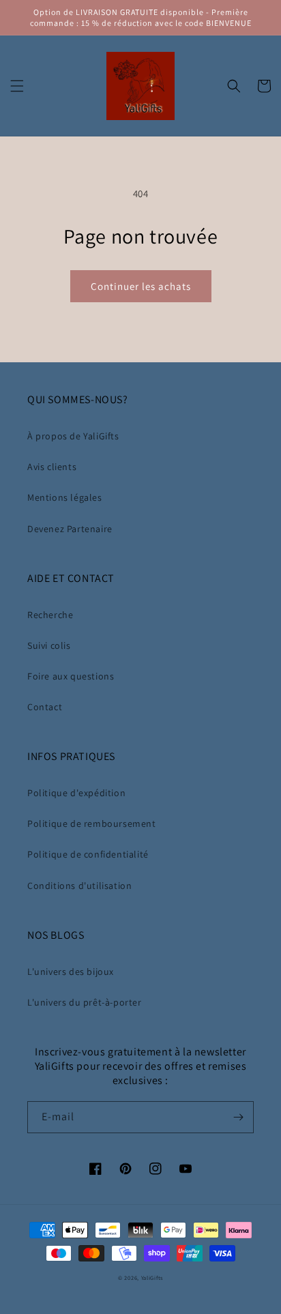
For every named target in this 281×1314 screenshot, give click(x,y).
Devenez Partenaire (70, 529)
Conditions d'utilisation (79, 885)
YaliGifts (152, 1277)
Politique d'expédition (76, 793)
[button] (17, 86)
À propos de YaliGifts (73, 436)
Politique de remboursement (91, 823)
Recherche (50, 615)
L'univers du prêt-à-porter (84, 1002)
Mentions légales (64, 497)
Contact (44, 707)
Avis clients (51, 467)
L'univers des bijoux (70, 971)
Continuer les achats (141, 286)
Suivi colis (49, 645)
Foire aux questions (70, 676)
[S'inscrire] (238, 1117)
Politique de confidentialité (88, 854)
